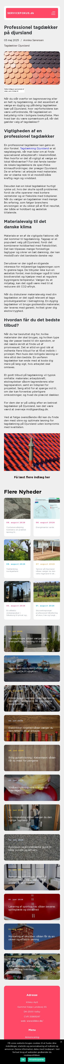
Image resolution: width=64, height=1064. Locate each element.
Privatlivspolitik (36, 1059)
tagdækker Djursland (16, 45)
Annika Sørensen (33, 40)
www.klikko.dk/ (35, 1021)
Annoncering (32, 1037)
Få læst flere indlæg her (32, 477)
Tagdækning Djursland (34, 148)
